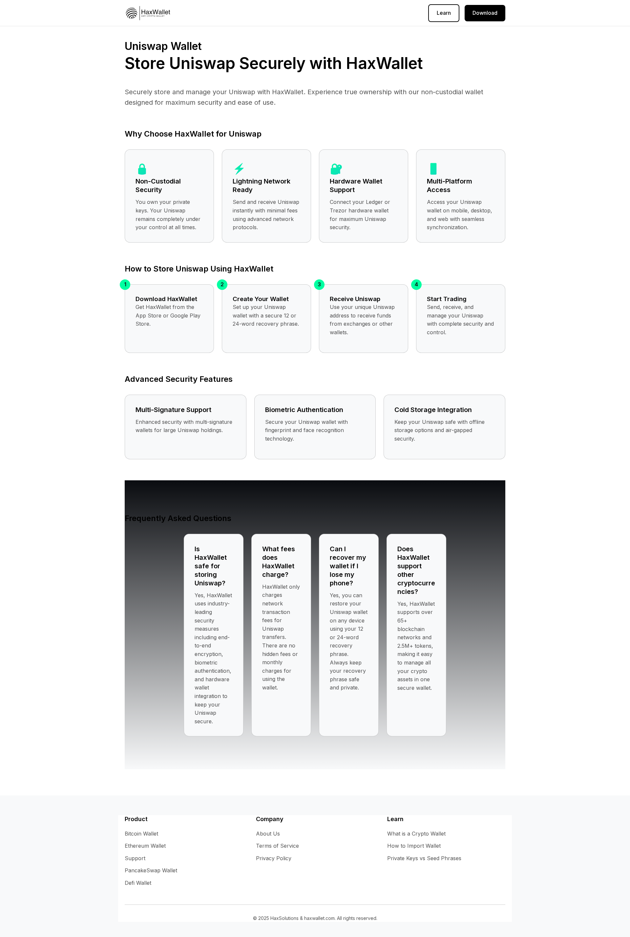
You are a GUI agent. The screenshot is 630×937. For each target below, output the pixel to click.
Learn (444, 13)
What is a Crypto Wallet (416, 833)
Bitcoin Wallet (141, 833)
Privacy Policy (272, 13)
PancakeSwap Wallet (151, 870)
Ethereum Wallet (145, 845)
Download (484, 13)
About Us (363, 13)
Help (239, 13)
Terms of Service (321, 13)
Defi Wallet (138, 883)
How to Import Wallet (414, 845)
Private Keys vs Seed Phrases (424, 858)
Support (135, 858)
